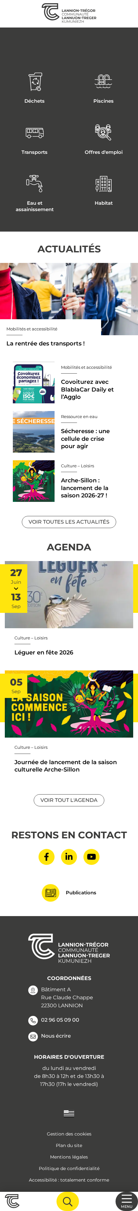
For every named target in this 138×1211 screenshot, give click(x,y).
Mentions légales (69, 1157)
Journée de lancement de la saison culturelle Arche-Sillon (65, 766)
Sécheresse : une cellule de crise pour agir (85, 439)
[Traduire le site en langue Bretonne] (69, 1113)
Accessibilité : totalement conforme (69, 1180)
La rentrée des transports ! (45, 343)
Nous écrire (56, 1036)
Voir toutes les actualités (69, 522)
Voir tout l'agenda (69, 800)
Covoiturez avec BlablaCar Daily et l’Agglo (87, 389)
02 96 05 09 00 (60, 1020)
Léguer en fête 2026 (43, 652)
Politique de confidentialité (69, 1168)
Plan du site (69, 1145)
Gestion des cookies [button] (69, 1134)
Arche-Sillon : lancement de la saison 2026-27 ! (84, 488)
